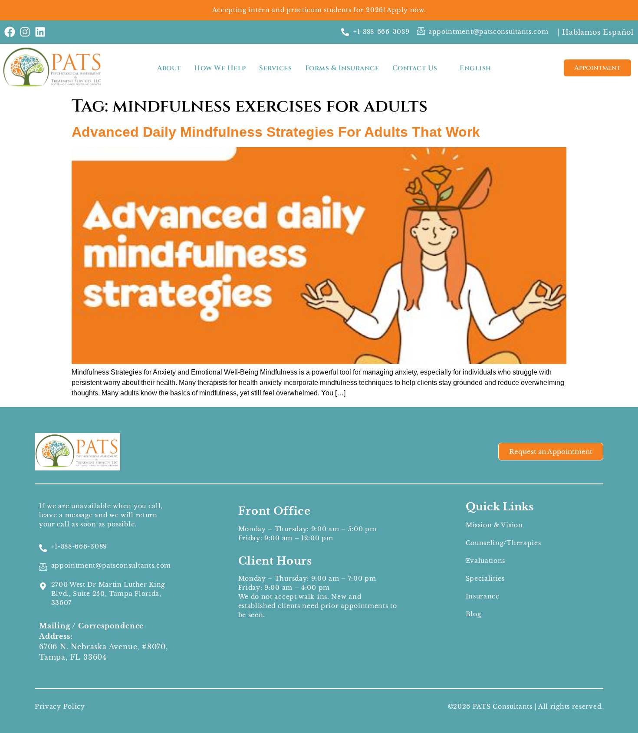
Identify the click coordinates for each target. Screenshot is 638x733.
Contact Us (414, 68)
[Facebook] (9, 31)
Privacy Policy (60, 706)
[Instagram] (25, 31)
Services (275, 68)
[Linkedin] (40, 31)
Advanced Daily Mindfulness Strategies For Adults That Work (276, 132)
